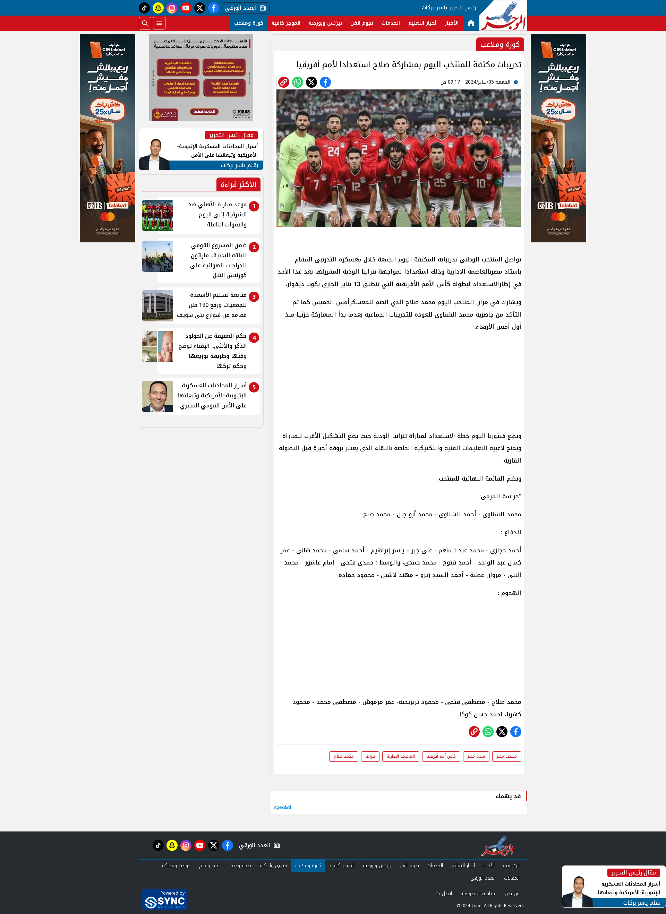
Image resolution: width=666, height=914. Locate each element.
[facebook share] (325, 82)
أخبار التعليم (422, 23)
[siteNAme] (503, 15)
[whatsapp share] (297, 82)
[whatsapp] (283, 82)
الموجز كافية (286, 23)
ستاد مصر (476, 756)
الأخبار (452, 23)
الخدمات (391, 23)
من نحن (512, 893)
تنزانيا (370, 756)
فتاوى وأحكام (273, 865)
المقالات (512, 878)
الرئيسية (511, 865)
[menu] (159, 23)
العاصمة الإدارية (401, 756)
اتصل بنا (444, 893)
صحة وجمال (239, 865)
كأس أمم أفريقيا (441, 756)
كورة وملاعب (248, 23)
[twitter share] (311, 82)
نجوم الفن (361, 23)
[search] (145, 23)
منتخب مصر (507, 756)
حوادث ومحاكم (176, 865)
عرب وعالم (209, 865)
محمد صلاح (344, 756)
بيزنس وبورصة (325, 23)
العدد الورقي (239, 8)
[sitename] (497, 845)
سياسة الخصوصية (478, 893)
